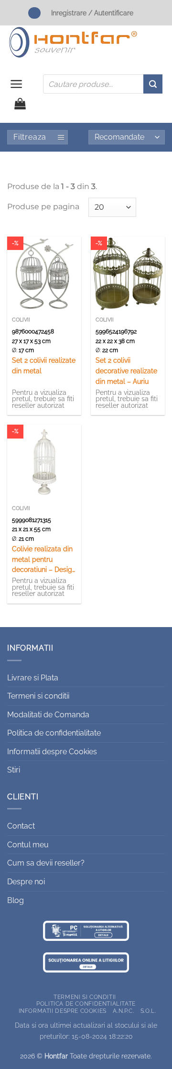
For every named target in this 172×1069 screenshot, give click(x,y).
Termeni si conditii (38, 696)
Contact (21, 826)
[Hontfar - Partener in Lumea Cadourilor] (73, 42)
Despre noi (26, 881)
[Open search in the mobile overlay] (102, 84)
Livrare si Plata (32, 677)
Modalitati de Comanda (48, 714)
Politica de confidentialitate (54, 732)
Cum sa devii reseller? (46, 862)
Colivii (21, 320)
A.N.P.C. (123, 1010)
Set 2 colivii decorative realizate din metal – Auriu (126, 370)
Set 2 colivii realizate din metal (43, 365)
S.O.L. (148, 1010)
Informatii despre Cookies (52, 751)
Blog (15, 900)
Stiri (13, 769)
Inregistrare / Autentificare (92, 13)
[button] (16, 84)
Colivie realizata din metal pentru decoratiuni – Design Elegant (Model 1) (44, 560)
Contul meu (28, 844)
